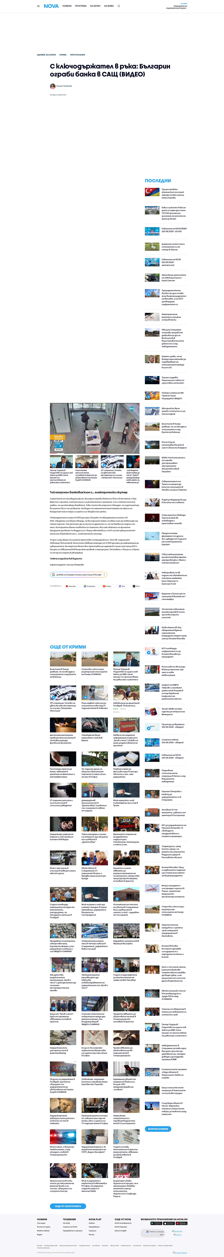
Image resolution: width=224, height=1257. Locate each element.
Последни (41, 1223)
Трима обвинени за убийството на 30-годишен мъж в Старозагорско (123, 1052)
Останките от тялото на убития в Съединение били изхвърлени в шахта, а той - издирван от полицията (126, 909)
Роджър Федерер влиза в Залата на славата (174, 501)
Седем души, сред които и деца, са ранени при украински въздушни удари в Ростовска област (173, 851)
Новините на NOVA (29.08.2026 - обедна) (173, 756)
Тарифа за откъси (84, 1245)
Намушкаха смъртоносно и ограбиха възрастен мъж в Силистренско (124, 1119)
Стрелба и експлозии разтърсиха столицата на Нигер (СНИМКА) (94, 671)
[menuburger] (38, 6)
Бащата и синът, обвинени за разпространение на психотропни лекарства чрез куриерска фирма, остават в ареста (126, 874)
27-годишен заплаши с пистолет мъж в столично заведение (61, 803)
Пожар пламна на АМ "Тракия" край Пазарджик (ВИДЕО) (173, 396)
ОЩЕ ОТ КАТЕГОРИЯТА (68, 1206)
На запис (95, 6)
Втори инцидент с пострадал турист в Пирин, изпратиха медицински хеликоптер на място (173, 891)
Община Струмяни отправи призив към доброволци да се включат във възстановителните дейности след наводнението (173, 338)
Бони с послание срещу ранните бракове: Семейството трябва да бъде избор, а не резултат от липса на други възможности (174, 974)
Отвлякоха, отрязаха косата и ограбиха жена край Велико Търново (94, 1081)
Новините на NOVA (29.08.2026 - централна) (171, 262)
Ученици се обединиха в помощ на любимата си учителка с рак (174, 1012)
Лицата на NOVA (70, 1227)
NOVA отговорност (123, 1223)
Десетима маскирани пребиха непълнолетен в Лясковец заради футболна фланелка (62, 739)
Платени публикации (43, 1248)
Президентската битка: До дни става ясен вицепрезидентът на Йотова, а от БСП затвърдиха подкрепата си (174, 297)
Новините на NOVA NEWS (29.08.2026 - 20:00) (174, 229)
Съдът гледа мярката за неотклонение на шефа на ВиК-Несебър (125, 977)
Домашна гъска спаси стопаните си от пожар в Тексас (173, 247)
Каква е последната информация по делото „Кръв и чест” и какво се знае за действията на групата (125, 740)
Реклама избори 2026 (50, 1245)
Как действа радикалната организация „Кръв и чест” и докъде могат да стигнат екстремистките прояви (63, 982)
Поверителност (126, 1245)
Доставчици (96, 1245)
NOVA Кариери (121, 1227)
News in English (120, 1231)
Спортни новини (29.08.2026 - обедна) (173, 740)
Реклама (39, 1245)
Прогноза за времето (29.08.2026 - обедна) (173, 725)
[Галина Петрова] (53, 86)
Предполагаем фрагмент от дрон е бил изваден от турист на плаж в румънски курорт (174, 538)
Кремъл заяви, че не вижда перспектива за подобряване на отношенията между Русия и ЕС (174, 362)
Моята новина (43, 1231)
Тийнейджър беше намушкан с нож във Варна (92, 737)
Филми (91, 1234)
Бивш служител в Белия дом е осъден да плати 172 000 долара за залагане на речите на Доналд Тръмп (174, 213)
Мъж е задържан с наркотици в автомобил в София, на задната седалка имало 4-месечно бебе (94, 1186)
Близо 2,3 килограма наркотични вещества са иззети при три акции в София (94, 1052)
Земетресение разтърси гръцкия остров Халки (171, 317)
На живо (109, 6)
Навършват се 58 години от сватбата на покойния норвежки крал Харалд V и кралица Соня (174, 578)
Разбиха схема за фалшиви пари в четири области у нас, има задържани (125, 773)
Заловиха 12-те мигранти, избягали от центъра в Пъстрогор (174, 812)
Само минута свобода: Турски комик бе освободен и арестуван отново (174, 519)
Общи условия (114, 1245)
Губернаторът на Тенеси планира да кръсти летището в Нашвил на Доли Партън (174, 485)
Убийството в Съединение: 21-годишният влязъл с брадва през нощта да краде (94, 873)
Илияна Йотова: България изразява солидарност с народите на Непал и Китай (173, 951)
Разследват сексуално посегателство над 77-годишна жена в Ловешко (95, 705)
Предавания (94, 1227)
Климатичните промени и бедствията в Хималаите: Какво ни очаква (174, 1073)
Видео (39, 1234)
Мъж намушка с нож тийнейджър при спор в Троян (125, 803)
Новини (67, 6)
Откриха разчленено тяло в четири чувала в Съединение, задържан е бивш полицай (95, 945)
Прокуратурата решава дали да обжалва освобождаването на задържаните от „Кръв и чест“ (95, 981)
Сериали (92, 1231)
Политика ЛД (137, 1245)
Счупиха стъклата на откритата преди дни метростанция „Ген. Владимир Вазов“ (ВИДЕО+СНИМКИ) (93, 1019)
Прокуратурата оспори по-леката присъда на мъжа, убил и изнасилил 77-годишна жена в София (95, 1119)
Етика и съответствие (165, 1245)
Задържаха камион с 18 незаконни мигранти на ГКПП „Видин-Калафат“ (94, 1149)
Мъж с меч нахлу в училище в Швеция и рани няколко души (63, 870)
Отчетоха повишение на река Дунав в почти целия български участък (173, 613)
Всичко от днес (43, 1227)
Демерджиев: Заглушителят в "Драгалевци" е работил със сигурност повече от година (94, 805)
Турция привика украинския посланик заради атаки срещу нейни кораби (173, 193)
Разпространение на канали (68, 1245)
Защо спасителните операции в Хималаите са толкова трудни (174, 1090)
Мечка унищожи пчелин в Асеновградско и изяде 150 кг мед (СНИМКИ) (174, 995)
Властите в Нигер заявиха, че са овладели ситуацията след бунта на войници (63, 673)
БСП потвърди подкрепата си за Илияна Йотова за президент (171, 652)
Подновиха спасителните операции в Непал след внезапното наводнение (174, 776)
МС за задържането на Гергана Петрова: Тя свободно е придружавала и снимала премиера (174, 830)
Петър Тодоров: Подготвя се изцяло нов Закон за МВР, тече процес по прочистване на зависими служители (125, 674)
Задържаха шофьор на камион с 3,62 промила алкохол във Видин (62, 836)
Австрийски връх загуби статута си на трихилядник (173, 411)
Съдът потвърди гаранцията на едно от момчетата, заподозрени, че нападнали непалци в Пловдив (62, 910)
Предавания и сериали (72, 1231)
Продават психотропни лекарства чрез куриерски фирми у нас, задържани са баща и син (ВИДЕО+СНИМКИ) (62, 946)
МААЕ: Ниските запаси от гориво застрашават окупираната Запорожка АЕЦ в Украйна (173, 464)
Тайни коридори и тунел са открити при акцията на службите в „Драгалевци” (95, 838)
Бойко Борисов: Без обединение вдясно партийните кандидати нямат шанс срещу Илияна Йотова (174, 633)
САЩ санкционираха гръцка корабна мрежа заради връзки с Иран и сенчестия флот (174, 558)
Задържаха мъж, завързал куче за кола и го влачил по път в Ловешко (62, 1119)
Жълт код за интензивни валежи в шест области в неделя (174, 445)
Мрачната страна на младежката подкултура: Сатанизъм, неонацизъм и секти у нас (126, 839)
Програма (81, 6)
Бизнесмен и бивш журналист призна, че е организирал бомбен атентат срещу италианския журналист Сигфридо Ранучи (125, 1188)
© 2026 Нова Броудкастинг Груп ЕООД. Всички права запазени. (56, 1252)
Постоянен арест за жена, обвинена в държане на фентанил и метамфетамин (62, 773)
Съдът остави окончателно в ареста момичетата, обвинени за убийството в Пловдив (125, 1152)
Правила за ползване (149, 1245)
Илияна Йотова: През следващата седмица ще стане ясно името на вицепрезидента (173, 871)
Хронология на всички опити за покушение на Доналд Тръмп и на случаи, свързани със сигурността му (62, 1186)
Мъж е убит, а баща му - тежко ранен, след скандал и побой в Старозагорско (62, 1151)
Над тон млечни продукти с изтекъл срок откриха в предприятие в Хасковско (172, 930)
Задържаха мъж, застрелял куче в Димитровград (59, 1050)
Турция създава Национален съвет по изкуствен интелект (173, 380)
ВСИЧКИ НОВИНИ (158, 1129)
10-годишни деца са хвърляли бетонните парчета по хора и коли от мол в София (94, 773)
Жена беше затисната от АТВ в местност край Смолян (174, 278)
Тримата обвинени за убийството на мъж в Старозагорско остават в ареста (124, 1018)
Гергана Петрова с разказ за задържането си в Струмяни (172, 795)
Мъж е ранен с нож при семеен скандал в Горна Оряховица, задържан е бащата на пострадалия (94, 909)
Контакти (105, 1245)
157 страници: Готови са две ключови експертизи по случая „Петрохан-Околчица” (63, 707)
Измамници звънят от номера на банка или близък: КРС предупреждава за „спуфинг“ (124, 1084)
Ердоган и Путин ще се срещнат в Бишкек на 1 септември (174, 596)
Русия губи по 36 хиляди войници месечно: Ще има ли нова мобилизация (173, 671)
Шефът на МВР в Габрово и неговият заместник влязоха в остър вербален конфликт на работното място (172, 692)
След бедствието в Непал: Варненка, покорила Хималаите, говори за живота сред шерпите (174, 1108)
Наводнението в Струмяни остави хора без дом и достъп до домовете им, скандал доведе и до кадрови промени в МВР (174, 1052)
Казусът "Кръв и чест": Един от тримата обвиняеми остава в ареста (62, 1018)
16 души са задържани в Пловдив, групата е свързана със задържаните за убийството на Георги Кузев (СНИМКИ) (62, 1085)
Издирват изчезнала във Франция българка (126, 942)
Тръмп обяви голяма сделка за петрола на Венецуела (173, 711)
